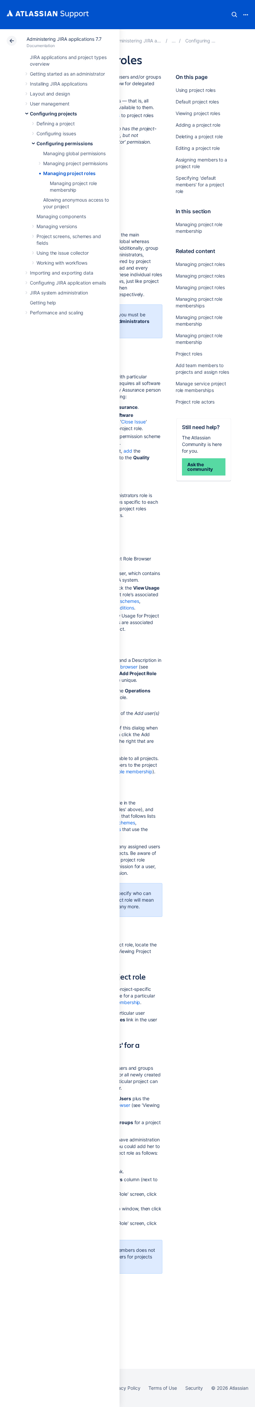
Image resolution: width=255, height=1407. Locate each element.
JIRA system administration (59, 292)
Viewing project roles (198, 113)
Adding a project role (198, 125)
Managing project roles (69, 173)
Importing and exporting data (61, 273)
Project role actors (195, 402)
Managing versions (57, 226)
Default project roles (197, 101)
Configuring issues (56, 133)
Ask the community (200, 467)
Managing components (61, 216)
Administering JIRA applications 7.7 (64, 39)
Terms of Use (162, 1388)
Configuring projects (53, 113)
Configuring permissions (65, 143)
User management (49, 103)
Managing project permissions (75, 163)
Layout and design (50, 93)
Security (194, 1388)
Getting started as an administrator (67, 74)
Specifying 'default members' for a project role (200, 184)
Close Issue (133, 421)
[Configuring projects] (174, 40)
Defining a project (56, 123)
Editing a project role (198, 148)
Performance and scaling (56, 312)
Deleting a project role (199, 136)
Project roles (189, 353)
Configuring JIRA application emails (68, 283)
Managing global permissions (74, 153)
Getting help (43, 302)
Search (234, 14)
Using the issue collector (63, 253)
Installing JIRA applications (58, 84)
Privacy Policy (125, 1388)
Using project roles (196, 90)
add (128, 451)
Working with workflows (62, 263)
